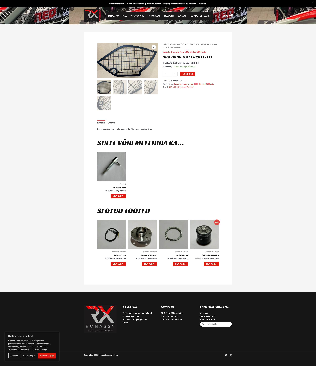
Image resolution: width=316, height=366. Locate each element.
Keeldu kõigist (29, 356)
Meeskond (169, 16)
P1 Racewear (154, 16)
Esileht (166, 44)
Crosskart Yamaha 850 (171, 319)
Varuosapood (137, 16)
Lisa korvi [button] (118, 196)
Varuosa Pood (188, 44)
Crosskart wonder (204, 44)
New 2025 (184, 52)
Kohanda (14, 356)
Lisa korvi (188, 74)
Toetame (194, 16)
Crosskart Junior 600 (170, 316)
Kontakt (182, 16)
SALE (124, 16)
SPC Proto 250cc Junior (172, 313)
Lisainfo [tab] (111, 123)
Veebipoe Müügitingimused (135, 319)
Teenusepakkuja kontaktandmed (137, 313)
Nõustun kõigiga (47, 356)
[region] (32, 346)
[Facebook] (226, 355)
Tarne (125, 323)
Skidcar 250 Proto (198, 52)
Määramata (175, 44)
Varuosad (204, 313)
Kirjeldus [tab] (101, 123)
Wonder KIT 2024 (207, 319)
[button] (207, 16)
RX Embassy (113, 16)
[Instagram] (231, 355)
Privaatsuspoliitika (131, 316)
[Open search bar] (201, 16)
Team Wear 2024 (207, 316)
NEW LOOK (173, 87)
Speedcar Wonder (185, 87)
